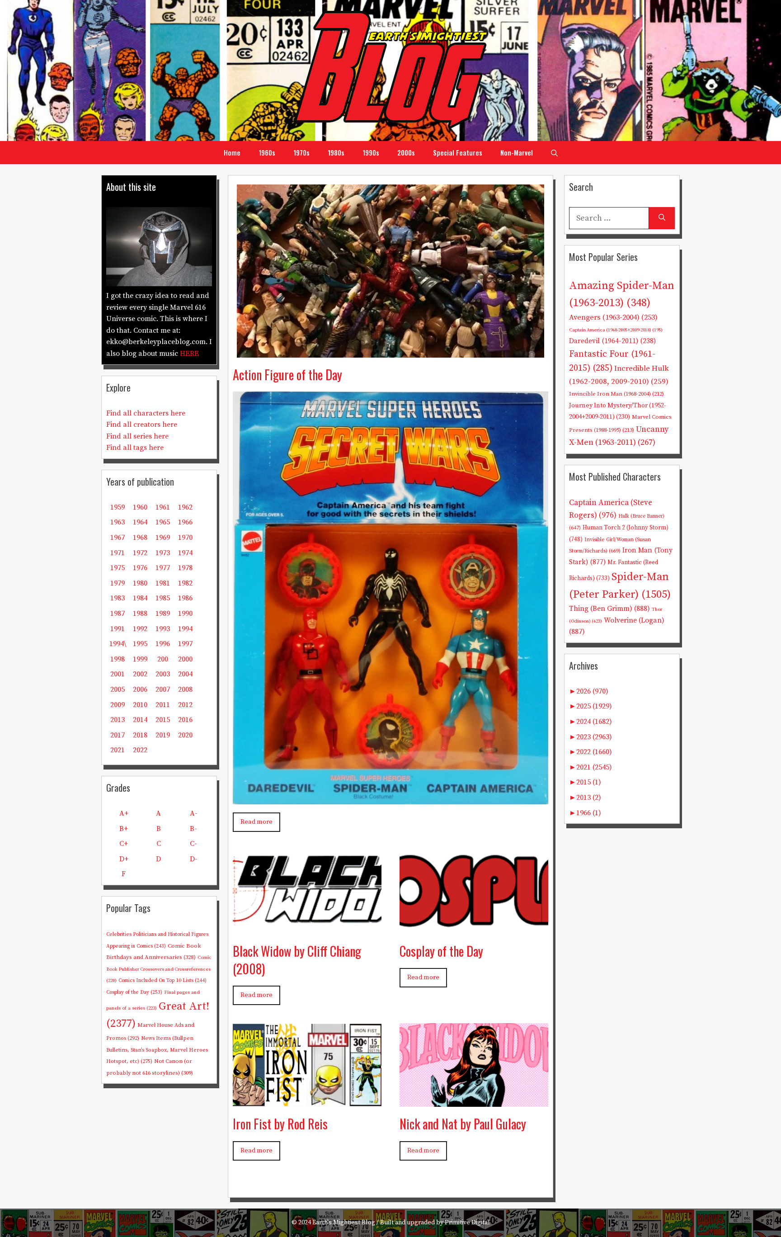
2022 (140, 750)
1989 (162, 613)
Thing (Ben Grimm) (609, 608)
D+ (123, 859)
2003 (162, 674)
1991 (117, 628)
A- (194, 813)
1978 (185, 567)
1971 (117, 552)
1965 (162, 522)
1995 (140, 643)
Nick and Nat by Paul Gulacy (463, 1123)
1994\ (117, 643)
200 (162, 659)
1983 (117, 598)
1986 (185, 598)
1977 (162, 567)
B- (193, 828)
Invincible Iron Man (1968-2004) (616, 393)
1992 (140, 628)
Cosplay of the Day (441, 951)
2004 (185, 674)
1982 (185, 583)
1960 (140, 507)
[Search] (662, 218)
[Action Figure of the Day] (390, 350)
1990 (185, 613)
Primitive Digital (467, 1222)
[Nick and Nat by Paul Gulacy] (474, 1100)
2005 (117, 689)
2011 (162, 704)
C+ (123, 843)
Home (232, 152)
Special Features (457, 152)
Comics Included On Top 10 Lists (162, 980)
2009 (117, 704)
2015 (162, 719)
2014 (140, 719)
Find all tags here (135, 447)
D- (194, 859)
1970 (185, 537)
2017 (117, 735)
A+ (123, 813)
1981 (162, 583)
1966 (185, 522)
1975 (117, 567)
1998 (117, 659)
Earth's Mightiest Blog (343, 1222)
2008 (185, 689)
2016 (185, 719)
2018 (140, 735)
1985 (162, 598)
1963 (117, 522)
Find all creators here (141, 424)
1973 (162, 552)
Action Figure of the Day (287, 374)
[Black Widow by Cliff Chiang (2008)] (307, 927)
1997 (185, 643)
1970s (301, 152)
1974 (185, 552)
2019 (162, 735)
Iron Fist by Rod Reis (280, 1123)
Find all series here (137, 436)
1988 (140, 613)
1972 (140, 552)
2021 (117, 750)
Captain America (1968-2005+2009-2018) (616, 330)
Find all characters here (145, 413)
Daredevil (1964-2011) (612, 341)
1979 (117, 583)
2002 (140, 674)
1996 (162, 643)
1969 (162, 537)
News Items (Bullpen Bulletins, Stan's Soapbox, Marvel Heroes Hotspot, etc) (157, 1050)
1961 (162, 507)
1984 (140, 598)
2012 (185, 704)
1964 (140, 522)
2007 (162, 689)
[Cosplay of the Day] (474, 927)
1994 (185, 628)
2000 (185, 659)
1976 (140, 567)
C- (193, 843)
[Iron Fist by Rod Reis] (307, 1100)
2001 (117, 674)
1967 (117, 537)
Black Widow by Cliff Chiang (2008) (297, 960)
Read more (256, 822)
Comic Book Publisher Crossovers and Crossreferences (159, 969)
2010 (140, 704)
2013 (117, 719)
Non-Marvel (516, 152)
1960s (267, 152)
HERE (189, 353)
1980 (140, 583)
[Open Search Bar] (554, 152)
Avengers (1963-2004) (613, 317)
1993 (162, 628)
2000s (406, 152)
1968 (140, 537)
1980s (336, 152)
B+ (123, 828)
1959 (117, 507)
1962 (185, 507)
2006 (140, 689)
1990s (370, 152)
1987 (117, 613)
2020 (185, 735)
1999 (140, 659)
